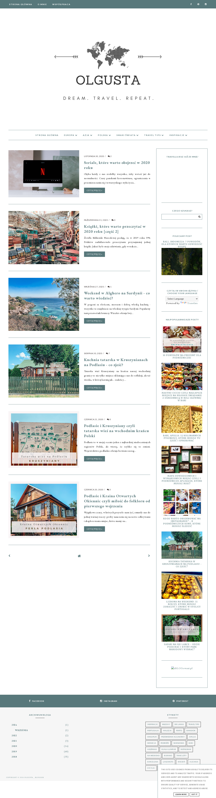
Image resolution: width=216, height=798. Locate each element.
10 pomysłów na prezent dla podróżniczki (182, 356)
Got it (194, 794)
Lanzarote (168, 762)
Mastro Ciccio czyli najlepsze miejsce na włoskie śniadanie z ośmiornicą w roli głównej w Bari (182, 397)
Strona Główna (20, 4)
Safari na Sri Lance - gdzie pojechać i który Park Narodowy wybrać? (182, 647)
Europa (69, 135)
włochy (166, 724)
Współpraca (61, 4)
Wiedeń (181, 762)
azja (86, 135)
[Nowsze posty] (9, 555)
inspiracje (177, 135)
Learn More (181, 794)
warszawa (178, 743)
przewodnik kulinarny (173, 737)
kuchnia (194, 762)
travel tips (152, 135)
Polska (103, 135)
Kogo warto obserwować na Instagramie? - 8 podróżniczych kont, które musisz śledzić (182, 522)
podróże (165, 743)
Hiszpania (152, 749)
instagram (186, 749)
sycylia (151, 768)
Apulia (192, 737)
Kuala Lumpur (168, 749)
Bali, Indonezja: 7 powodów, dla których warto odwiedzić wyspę (181, 244)
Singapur (152, 737)
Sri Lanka (179, 724)
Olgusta (29, 777)
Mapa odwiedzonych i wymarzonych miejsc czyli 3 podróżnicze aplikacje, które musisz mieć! (182, 480)
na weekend (153, 755)
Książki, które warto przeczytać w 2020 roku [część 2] (115, 229)
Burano (168, 755)
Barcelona (152, 762)
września (21, 730)
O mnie (42, 4)
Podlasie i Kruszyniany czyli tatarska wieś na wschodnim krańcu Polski (116, 430)
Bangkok (191, 730)
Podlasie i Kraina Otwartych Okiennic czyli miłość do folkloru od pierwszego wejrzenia (117, 501)
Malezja (167, 730)
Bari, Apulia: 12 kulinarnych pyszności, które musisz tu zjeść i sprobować (182, 438)
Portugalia (153, 730)
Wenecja (151, 743)
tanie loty (181, 755)
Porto (179, 730)
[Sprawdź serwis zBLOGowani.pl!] (182, 668)
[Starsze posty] (149, 555)
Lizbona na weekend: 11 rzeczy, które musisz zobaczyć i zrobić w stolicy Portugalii (182, 605)
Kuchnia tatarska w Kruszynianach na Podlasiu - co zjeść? (116, 362)
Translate (192, 303)
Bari (191, 743)
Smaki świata (126, 135)
